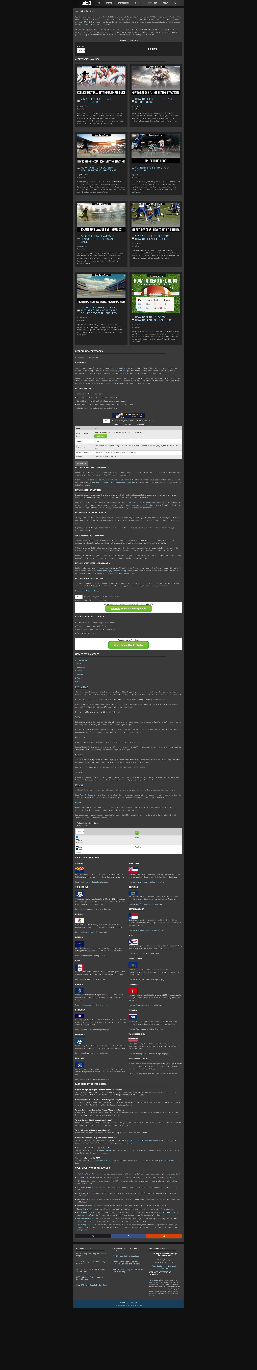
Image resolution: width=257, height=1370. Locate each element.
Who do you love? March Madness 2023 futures (91, 1270)
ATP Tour (99, 1161)
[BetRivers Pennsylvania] (128, 417)
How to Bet (152, 3)
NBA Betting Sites (83, 1181)
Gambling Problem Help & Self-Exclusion (164, 1267)
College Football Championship (113, 482)
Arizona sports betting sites (93, 882)
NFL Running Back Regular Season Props (91, 1255)
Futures (79, 678)
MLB (158, 1140)
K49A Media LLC (154, 1280)
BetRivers (80, 357)
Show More (81, 464)
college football (131, 1140)
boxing (123, 571)
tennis (104, 571)
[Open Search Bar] (174, 3)
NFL (80, 1140)
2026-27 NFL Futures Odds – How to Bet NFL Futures (153, 238)
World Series (139, 1199)
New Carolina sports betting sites (148, 930)
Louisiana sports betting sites (93, 1053)
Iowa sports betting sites (91, 979)
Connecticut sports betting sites (94, 909)
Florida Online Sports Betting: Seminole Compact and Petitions (126, 1263)
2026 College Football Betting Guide (96, 100)
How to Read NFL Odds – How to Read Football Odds (153, 319)
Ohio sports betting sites (145, 953)
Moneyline (81, 667)
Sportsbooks (123, 3)
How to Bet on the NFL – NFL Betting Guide (153, 100)
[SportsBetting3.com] (87, 3)
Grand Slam (169, 1161)
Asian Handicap (110, 475)
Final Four (131, 482)
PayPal (148, 502)
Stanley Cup (81, 1196)
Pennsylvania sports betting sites (92, 795)
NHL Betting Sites (83, 1193)
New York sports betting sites (147, 904)
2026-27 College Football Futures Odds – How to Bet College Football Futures (99, 310)
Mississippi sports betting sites (147, 882)
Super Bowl (95, 482)
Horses (138, 3)
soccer (99, 571)
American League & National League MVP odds (91, 1262)
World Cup (156, 1215)
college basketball (145, 1140)
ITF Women (110, 1221)
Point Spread (82, 660)
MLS (156, 1212)
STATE (81, 47)
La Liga (137, 1215)
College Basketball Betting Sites (89, 1187)
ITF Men (99, 1221)
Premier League (105, 1150)
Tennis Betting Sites (84, 1219)
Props (79, 681)
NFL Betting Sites (83, 1174)
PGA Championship (160, 1227)
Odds (97, 3)
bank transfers (133, 502)
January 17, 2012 (84, 22)
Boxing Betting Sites (84, 1209)
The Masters (147, 1227)
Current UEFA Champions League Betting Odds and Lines (97, 239)
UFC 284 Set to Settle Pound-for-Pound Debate (90, 1278)
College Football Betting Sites (88, 1177)
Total (79, 664)
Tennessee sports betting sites (147, 1005)
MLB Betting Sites (83, 1199)
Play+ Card (171, 505)
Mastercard (144, 498)
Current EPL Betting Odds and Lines (152, 169)
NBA (122, 1140)
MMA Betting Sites (84, 1205)
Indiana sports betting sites (92, 956)
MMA (115, 571)
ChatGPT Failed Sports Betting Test (91, 1285)
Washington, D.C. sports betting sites (150, 1054)
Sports (109, 3)
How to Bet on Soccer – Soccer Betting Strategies (98, 169)
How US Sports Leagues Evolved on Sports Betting (127, 1271)
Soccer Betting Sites (84, 1212)
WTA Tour (107, 1161)
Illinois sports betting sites (92, 932)
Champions (166, 1212)
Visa (134, 498)
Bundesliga (145, 1215)
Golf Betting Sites (83, 1225)
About (165, 3)
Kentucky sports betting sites (93, 1030)
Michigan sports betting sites (93, 1079)
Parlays (79, 671)
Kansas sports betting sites (92, 1005)
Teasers (80, 674)
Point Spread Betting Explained (125, 1256)
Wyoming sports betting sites (147, 1029)
